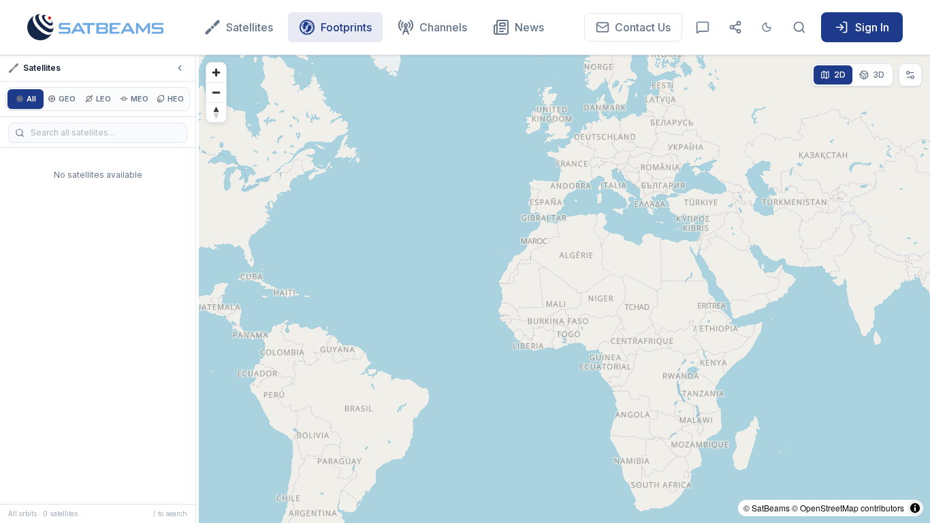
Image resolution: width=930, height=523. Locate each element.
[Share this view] (735, 27)
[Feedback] (702, 27)
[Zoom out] (216, 92)
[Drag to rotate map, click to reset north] (216, 112)
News (529, 27)
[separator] (197, 289)
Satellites (249, 27)
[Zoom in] (216, 72)
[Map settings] (910, 74)
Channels (443, 27)
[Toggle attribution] (915, 508)
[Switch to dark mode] (766, 27)
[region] (564, 289)
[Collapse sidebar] (179, 68)
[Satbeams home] (95, 27)
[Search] (799, 27)
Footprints (346, 27)
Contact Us (643, 27)
